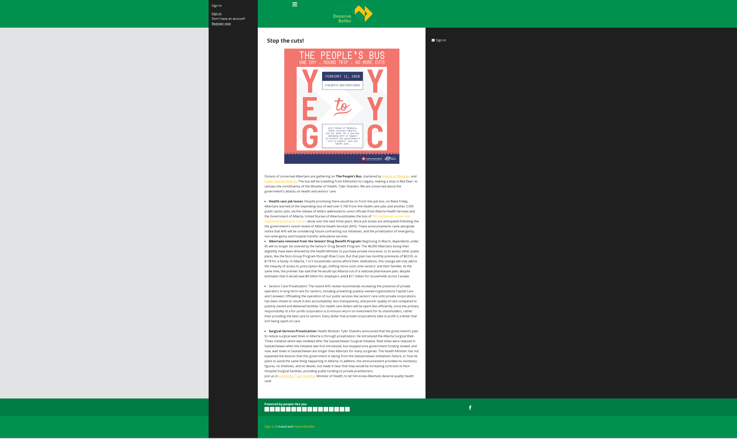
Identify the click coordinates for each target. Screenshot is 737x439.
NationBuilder (305, 426)
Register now (216, 24)
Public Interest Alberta (280, 181)
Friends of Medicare (396, 176)
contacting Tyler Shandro (296, 376)
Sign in (212, 14)
